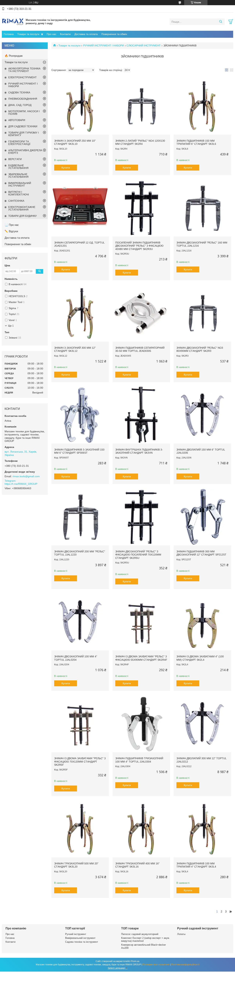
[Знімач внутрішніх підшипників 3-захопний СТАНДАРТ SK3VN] (141, 415)
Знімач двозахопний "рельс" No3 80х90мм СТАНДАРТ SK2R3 (199, 349)
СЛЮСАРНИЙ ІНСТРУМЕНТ (143, 45)
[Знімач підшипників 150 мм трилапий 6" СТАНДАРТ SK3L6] (202, 106)
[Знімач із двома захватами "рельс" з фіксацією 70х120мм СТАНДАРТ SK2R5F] (80, 723)
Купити (66, 167)
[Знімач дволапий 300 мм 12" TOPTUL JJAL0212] (202, 723)
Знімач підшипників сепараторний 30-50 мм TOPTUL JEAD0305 (139, 349)
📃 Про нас (12, 224)
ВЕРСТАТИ (15, 159)
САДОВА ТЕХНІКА (19, 92)
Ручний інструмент (75, 934)
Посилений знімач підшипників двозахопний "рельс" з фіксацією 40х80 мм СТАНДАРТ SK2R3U (139, 245)
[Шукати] (220, 21)
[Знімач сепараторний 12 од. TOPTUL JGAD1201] (80, 207)
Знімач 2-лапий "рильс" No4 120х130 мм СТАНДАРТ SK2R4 (140, 142)
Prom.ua (135, 961)
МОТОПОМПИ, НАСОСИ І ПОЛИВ (24, 112)
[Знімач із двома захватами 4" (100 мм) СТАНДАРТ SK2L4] (202, 621)
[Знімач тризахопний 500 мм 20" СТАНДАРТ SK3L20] (80, 828)
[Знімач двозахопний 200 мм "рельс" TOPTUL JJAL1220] (80, 516)
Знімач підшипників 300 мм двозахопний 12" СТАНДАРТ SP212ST (201, 553)
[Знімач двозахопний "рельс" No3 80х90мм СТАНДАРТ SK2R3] (202, 312)
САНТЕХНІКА (16, 200)
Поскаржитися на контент (156, 964)
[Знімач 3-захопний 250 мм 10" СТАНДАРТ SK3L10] (80, 106)
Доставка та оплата (86, 34)
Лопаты (181, 934)
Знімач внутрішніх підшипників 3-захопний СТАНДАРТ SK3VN (139, 451)
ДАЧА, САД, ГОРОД (19, 105)
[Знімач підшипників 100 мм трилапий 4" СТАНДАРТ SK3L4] (202, 828)
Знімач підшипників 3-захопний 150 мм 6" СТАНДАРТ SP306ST (79, 451)
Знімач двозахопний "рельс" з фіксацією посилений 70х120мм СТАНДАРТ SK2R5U (138, 554)
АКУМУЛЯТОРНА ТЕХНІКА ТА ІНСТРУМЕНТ (24, 70)
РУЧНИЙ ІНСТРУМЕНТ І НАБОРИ (103, 45)
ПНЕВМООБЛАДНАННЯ (22, 98)
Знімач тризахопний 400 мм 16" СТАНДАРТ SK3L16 (137, 865)
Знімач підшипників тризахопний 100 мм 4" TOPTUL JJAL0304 (139, 760)
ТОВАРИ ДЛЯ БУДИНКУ (22, 215)
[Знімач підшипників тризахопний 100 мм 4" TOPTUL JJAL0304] (141, 723)
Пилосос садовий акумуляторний (139, 934)
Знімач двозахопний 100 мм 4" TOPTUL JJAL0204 (75, 658)
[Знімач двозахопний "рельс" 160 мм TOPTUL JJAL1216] (202, 207)
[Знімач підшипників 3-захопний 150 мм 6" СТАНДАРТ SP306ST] (80, 415)
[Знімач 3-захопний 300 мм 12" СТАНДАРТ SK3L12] (80, 312)
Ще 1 (11, 325)
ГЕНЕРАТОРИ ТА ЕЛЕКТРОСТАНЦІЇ (19, 143)
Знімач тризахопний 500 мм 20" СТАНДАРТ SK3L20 (76, 865)
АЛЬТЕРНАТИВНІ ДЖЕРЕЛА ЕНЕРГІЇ (25, 151)
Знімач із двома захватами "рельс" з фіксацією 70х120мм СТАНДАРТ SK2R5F (80, 761)
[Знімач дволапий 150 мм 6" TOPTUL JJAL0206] (202, 415)
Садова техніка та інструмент (81, 941)
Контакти (65, 34)
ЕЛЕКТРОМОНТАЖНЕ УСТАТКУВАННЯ (21, 208)
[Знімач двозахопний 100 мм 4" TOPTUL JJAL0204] (80, 621)
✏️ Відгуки (11, 231)
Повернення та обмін (114, 34)
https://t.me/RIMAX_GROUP (21, 483)
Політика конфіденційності (185, 964)
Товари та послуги (28, 34)
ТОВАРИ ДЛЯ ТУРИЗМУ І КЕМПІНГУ (23, 134)
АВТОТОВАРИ (16, 120)
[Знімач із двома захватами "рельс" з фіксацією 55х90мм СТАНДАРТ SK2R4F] (141, 621)
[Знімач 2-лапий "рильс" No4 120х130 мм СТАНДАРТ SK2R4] (141, 106)
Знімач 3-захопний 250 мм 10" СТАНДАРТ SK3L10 (75, 142)
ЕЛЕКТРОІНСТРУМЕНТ (22, 77)
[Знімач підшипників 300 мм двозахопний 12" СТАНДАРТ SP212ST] (202, 516)
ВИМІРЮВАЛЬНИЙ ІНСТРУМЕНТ (19, 184)
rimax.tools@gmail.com (26, 476)
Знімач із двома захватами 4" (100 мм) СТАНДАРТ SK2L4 (200, 658)
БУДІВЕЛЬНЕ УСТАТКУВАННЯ (18, 166)
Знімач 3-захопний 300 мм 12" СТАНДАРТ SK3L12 (75, 349)
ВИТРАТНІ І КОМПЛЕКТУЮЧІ (18, 193)
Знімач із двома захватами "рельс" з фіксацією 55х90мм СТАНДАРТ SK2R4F (141, 658)
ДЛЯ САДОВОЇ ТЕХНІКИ (22, 126)
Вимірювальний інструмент (80, 938)
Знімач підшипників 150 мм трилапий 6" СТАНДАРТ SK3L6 (196, 142)
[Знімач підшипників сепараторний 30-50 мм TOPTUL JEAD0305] (141, 312)
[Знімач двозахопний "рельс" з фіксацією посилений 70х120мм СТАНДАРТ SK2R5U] (141, 516)
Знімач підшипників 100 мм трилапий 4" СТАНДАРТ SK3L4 (196, 865)
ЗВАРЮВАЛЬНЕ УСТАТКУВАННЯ (18, 175)
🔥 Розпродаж (14, 55)
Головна (9, 34)
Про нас (51, 34)
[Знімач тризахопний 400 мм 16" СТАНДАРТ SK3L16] (141, 828)
